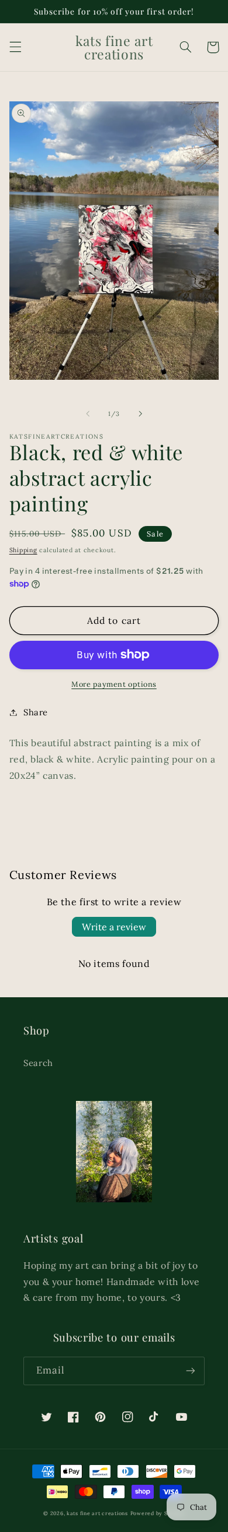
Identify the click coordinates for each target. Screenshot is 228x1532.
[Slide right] (140, 413)
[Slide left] (88, 413)
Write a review (114, 927)
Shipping (23, 550)
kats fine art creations (97, 1513)
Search (38, 1062)
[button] (15, 47)
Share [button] (35, 712)
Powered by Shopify (157, 1513)
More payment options (114, 684)
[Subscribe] (190, 1371)
